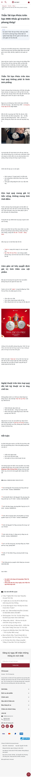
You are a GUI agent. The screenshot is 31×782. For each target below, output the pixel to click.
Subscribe (16, 665)
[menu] (1, 2)
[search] (5, 2)
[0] (28, 2)
